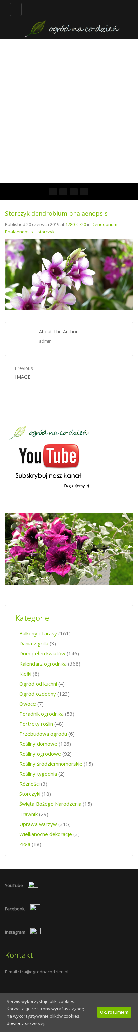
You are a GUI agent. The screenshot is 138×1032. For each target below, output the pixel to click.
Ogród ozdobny (37, 693)
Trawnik (28, 813)
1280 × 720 (75, 224)
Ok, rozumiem (114, 1012)
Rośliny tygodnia (38, 773)
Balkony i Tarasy (38, 633)
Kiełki (25, 673)
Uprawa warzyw (38, 824)
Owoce (27, 703)
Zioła (24, 844)
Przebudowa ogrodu (43, 733)
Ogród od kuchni (38, 683)
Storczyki (29, 793)
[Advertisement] (69, 111)
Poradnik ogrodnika (41, 713)
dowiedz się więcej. (26, 1023)
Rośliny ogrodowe (40, 753)
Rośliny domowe (38, 743)
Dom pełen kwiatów (42, 653)
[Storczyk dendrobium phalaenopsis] (69, 274)
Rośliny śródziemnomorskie (50, 763)
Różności (29, 783)
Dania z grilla (33, 643)
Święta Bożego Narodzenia (50, 803)
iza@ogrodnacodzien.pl (44, 972)
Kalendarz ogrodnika (43, 663)
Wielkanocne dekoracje (45, 834)
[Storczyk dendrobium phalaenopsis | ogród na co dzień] (72, 19)
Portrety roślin (36, 723)
